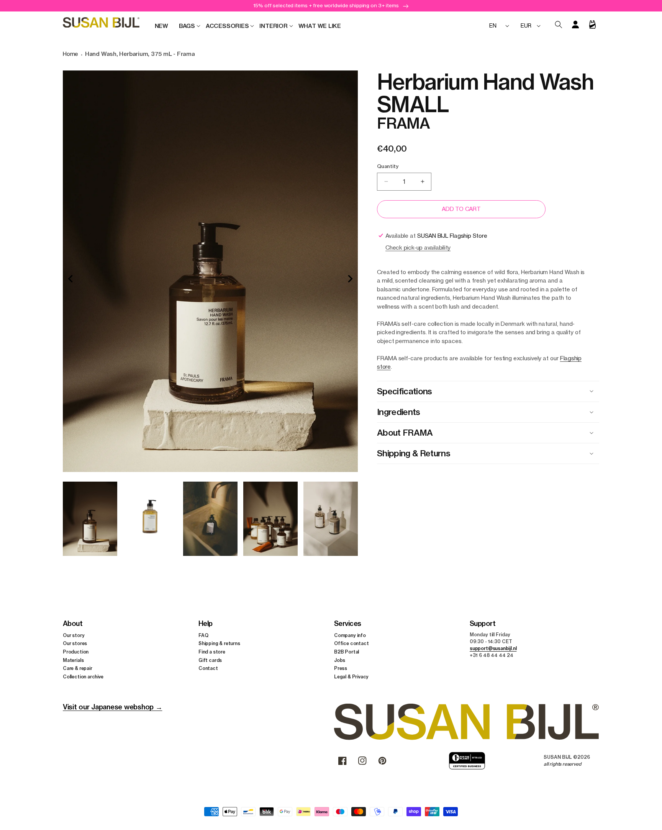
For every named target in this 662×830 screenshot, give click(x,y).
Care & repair (77, 668)
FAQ (203, 635)
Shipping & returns (219, 643)
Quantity (387, 166)
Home (70, 53)
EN (492, 25)
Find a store (211, 652)
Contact (208, 668)
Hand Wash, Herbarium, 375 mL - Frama (140, 53)
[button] (187, 26)
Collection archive (83, 677)
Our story (73, 635)
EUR (526, 25)
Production (75, 652)
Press (340, 668)
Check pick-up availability (418, 247)
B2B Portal (346, 652)
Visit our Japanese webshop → (112, 707)
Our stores (75, 643)
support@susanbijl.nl (493, 648)
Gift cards (210, 660)
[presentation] (70, 278)
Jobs (339, 660)
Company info (350, 635)
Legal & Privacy (351, 677)
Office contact (351, 643)
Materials (73, 660)
